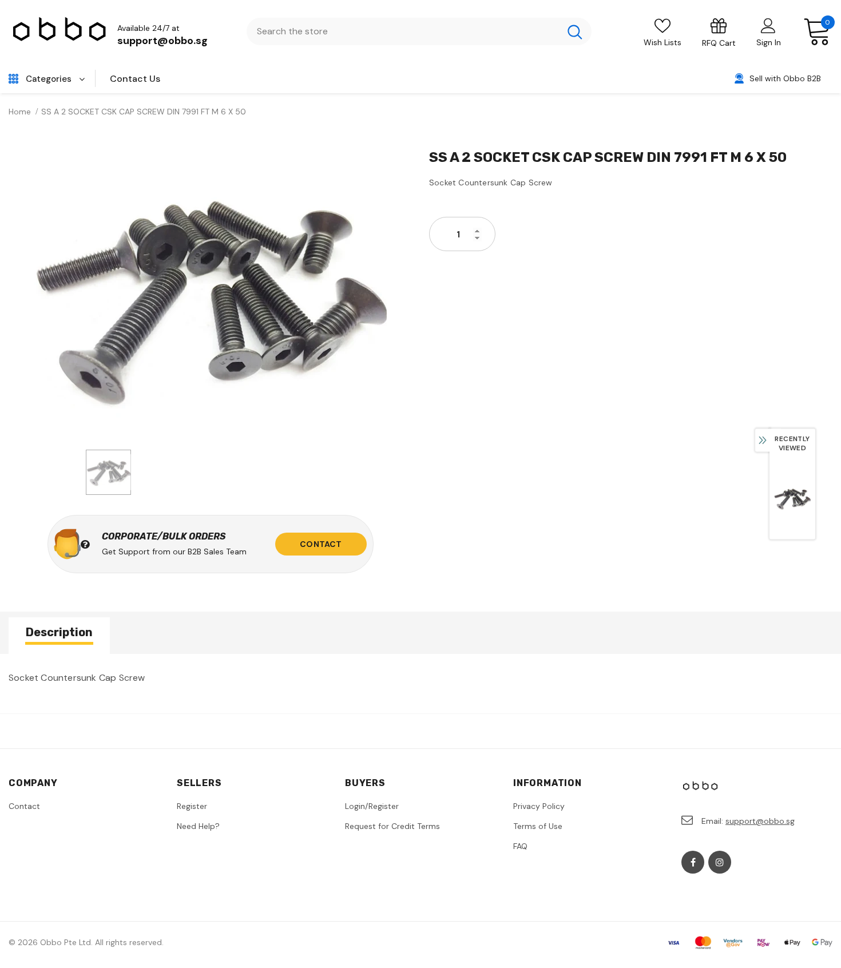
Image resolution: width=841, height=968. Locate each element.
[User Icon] (768, 25)
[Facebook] (692, 862)
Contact (321, 544)
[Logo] (60, 31)
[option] (210, 295)
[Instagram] (719, 862)
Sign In (768, 42)
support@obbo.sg (162, 40)
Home (20, 111)
